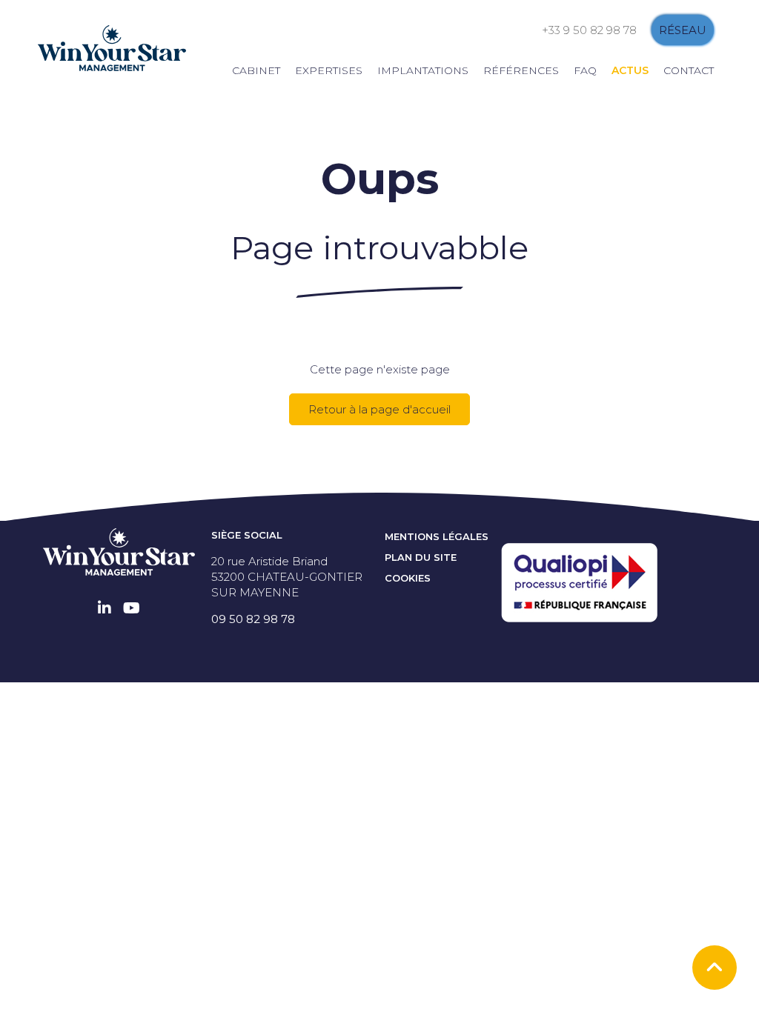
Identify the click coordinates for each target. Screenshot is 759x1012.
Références (521, 70)
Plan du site (421, 557)
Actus (630, 70)
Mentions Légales (436, 536)
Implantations (422, 70)
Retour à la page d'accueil (379, 409)
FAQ (585, 70)
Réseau (682, 30)
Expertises (328, 70)
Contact (688, 70)
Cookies (408, 578)
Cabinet (256, 70)
